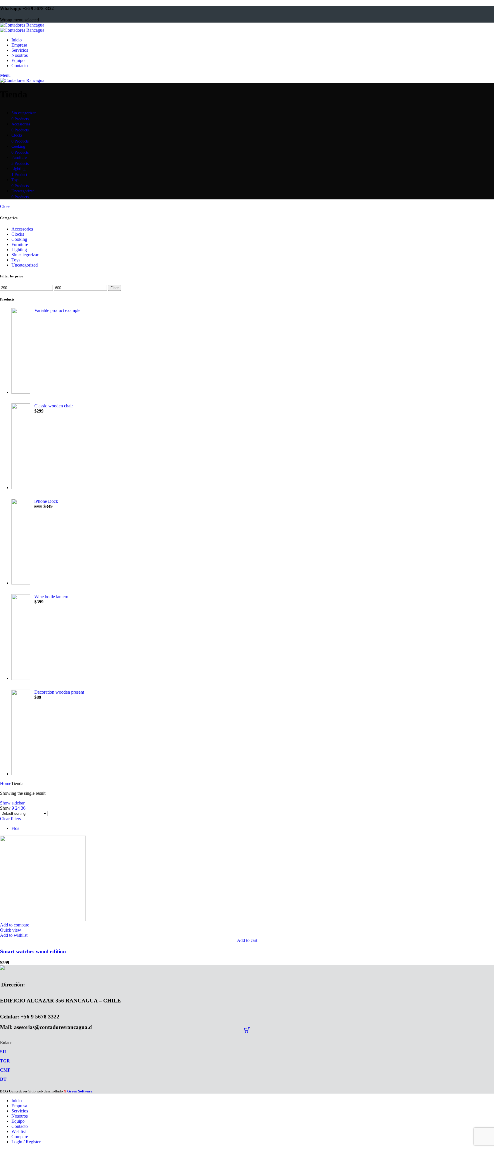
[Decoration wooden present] (20, 733)
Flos (15, 828)
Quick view (10, 930)
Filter (114, 288)
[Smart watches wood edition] (43, 919)
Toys (15, 259)
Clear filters (10, 818)
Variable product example (57, 310)
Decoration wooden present (59, 692)
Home (5, 783)
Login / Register (26, 1141)
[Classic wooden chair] (20, 446)
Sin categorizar (24, 254)
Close (5, 206)
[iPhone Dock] (20, 542)
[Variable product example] (20, 351)
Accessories (22, 229)
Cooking (19, 239)
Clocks (17, 234)
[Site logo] (22, 25)
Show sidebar (12, 802)
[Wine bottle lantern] (20, 637)
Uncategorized (24, 265)
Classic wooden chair (53, 405)
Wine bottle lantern (51, 596)
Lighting (19, 249)
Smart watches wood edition (33, 951)
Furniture (19, 244)
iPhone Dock (46, 501)
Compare (19, 1136)
